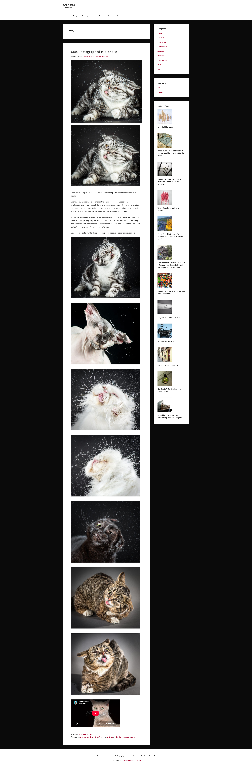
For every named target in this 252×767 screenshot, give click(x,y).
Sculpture (161, 51)
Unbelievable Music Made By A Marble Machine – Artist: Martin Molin (171, 153)
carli (81, 737)
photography (126, 737)
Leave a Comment (102, 56)
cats (85, 737)
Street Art (161, 56)
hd (104, 737)
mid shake (117, 737)
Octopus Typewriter (166, 341)
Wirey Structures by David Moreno (168, 209)
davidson (90, 737)
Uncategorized (162, 60)
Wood (159, 69)
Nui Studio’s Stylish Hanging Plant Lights (169, 390)
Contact (160, 92)
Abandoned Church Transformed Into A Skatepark (171, 292)
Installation (162, 42)
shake (133, 737)
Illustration (161, 37)
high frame (109, 737)
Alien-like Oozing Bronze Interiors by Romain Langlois (170, 416)
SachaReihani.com (129, 760)
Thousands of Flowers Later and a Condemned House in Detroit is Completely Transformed (171, 265)
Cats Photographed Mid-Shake (94, 51)
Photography (83, 734)
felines (96, 737)
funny (101, 737)
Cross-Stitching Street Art (168, 365)
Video (90, 734)
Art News (69, 5)
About (160, 87)
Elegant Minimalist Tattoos (169, 317)
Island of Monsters (165, 127)
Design (160, 33)
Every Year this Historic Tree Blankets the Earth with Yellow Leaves (170, 236)
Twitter (138, 760)
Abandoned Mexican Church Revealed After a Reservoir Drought (169, 181)
